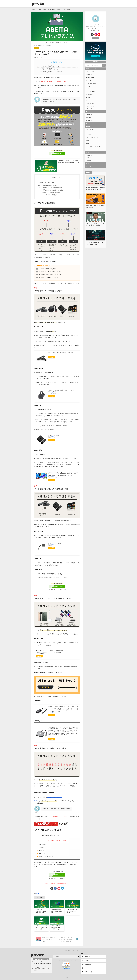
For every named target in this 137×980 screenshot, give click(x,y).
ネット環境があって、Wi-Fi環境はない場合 (50, 187)
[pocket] (58, 888)
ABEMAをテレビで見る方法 (46, 182)
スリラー (89, 86)
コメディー (89, 80)
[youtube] (98, 34)
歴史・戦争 (89, 108)
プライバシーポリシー (67, 950)
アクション (89, 74)
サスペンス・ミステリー (92, 83)
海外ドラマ (89, 114)
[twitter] (51, 888)
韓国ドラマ (89, 117)
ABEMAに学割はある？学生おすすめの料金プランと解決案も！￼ (56, 927)
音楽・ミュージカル (91, 106)
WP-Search (55, 972)
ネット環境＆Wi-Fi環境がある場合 (48, 185)
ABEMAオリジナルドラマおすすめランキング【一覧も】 (72, 911)
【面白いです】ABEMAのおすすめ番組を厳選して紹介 (56, 911)
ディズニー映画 (90, 71)
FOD (88, 149)
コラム (63, 9)
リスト (58, 9)
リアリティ (89, 166)
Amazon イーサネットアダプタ (56, 543)
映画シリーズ (90, 157)
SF (87, 100)
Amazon (52, 357)
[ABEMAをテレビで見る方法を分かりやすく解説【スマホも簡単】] (62, 888)
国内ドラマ (89, 120)
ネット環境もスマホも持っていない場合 (49, 192)
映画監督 (89, 160)
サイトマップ (75, 950)
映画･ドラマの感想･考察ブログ (37, 952)
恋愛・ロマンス (90, 103)
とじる (59, 177)
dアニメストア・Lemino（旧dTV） (95, 146)
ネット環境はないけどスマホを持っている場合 (51, 190)
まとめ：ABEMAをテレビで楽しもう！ (49, 195)
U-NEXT (89, 134)
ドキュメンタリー (91, 89)
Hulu (88, 143)
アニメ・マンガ (51, 9)
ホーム (60, 950)
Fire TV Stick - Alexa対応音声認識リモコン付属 (60, 352)
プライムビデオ (90, 129)
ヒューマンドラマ (91, 91)
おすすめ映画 (90, 155)
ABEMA (37, 893)
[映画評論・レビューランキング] (66, 965)
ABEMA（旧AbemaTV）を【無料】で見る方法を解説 (41, 911)
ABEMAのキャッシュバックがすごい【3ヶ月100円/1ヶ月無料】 (41, 927)
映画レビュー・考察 (36, 9)
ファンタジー (90, 94)
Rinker (53, 392)
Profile (95, 37)
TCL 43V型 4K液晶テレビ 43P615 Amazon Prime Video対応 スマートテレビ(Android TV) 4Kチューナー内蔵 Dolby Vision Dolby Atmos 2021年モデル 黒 (63, 473)
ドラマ (44, 9)
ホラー (88, 97)
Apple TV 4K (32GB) (53, 435)
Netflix (88, 132)
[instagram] (95, 34)
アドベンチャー (90, 77)
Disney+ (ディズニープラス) (93, 137)
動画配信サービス (71, 9)
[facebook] (55, 888)
